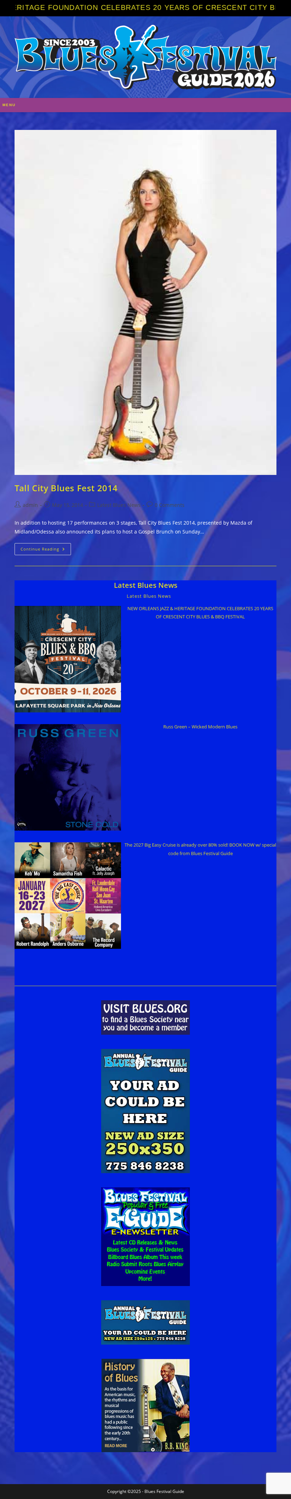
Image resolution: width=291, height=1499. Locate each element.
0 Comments (170, 505)
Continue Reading (46, 550)
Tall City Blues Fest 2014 (66, 488)
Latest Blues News (119, 505)
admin (30, 505)
